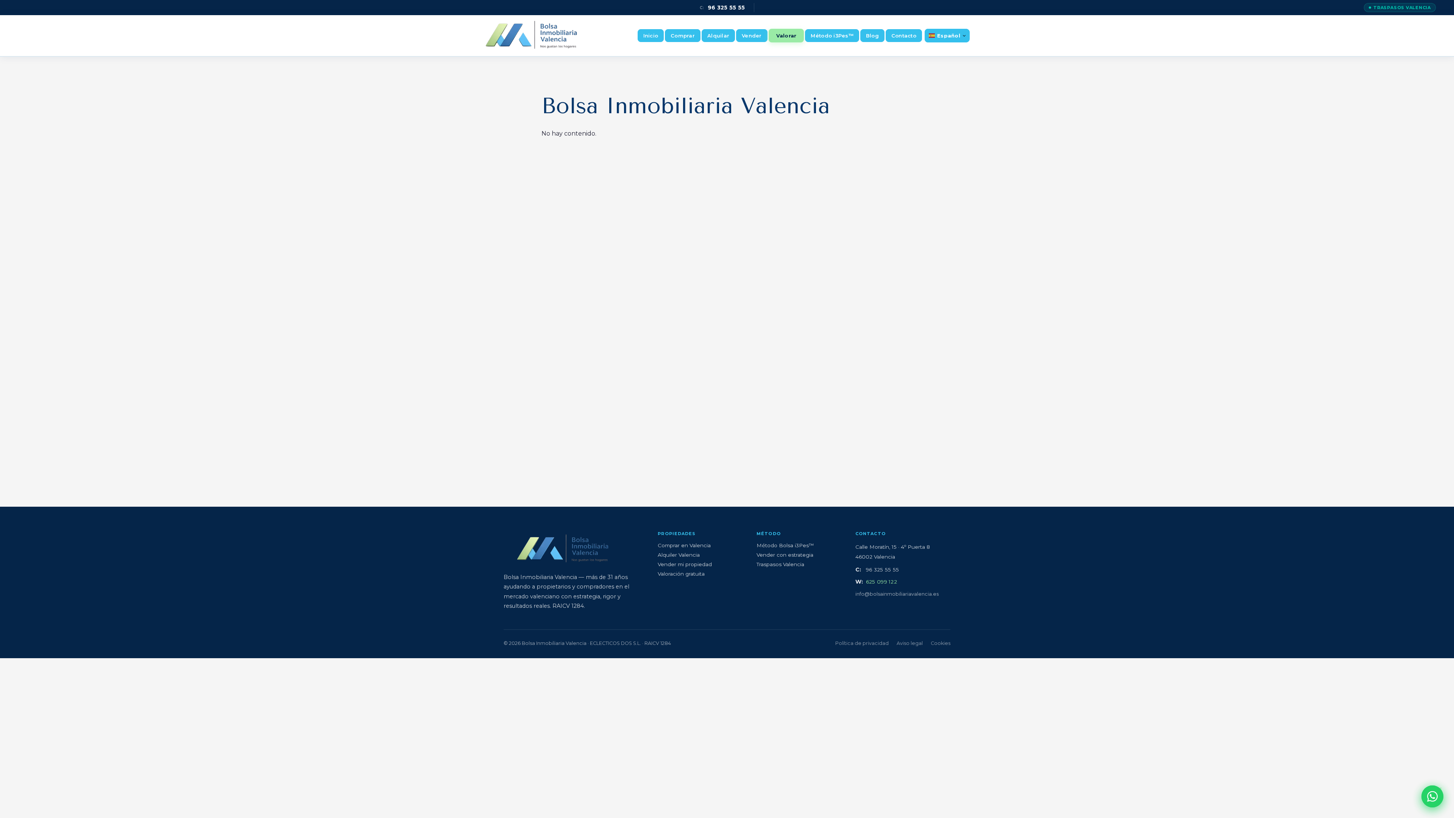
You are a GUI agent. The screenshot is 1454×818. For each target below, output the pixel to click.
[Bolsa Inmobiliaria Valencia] (532, 35)
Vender (752, 36)
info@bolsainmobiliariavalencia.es (897, 594)
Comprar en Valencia (684, 545)
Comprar (683, 36)
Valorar (786, 36)
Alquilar (718, 36)
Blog (872, 36)
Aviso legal (910, 643)
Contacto (903, 36)
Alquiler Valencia (679, 555)
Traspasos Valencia (1402, 7)
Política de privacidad (862, 643)
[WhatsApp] (1432, 796)
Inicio (650, 36)
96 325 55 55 (722, 7)
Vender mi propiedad (685, 564)
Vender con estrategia (785, 555)
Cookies (940, 643)
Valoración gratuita (681, 574)
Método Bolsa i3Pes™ (785, 545)
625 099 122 (881, 582)
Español (948, 36)
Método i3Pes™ (832, 36)
